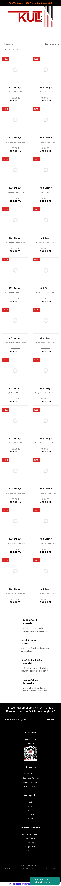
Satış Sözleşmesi (30, 774)
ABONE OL (52, 719)
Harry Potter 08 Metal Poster (15, 443)
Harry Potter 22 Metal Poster (15, 92)
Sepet (30, 851)
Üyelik (30, 30)
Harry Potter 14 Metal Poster (15, 292)
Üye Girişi (31, 842)
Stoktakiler (10, 44)
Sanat (30, 818)
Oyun (30, 806)
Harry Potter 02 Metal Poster (15, 593)
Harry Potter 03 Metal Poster (45, 543)
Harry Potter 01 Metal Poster (45, 593)
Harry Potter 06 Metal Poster (15, 493)
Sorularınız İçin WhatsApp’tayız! (42, 881)
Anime (30, 810)
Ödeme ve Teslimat (30, 778)
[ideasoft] (15, 883)
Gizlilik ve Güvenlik (30, 782)
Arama (5, 30)
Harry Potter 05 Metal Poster (45, 493)
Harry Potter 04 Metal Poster (15, 543)
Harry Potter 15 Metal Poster (46, 242)
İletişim (30, 743)
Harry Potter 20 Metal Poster (15, 142)
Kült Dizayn (15, 87)
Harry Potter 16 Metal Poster (15, 242)
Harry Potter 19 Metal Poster (45, 142)
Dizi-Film (30, 814)
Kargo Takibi (30, 846)
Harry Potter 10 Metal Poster (15, 393)
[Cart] (55, 30)
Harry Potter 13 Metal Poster (46, 292)
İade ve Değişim (30, 786)
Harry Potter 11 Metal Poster (46, 343)
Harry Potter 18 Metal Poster (15, 192)
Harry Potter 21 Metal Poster (45, 92)
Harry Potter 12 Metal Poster (15, 343)
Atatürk (30, 802)
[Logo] (30, 16)
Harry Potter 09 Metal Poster (45, 393)
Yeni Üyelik (30, 838)
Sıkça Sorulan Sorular (30, 834)
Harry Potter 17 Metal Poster (45, 192)
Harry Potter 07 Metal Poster (45, 443)
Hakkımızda (30, 739)
